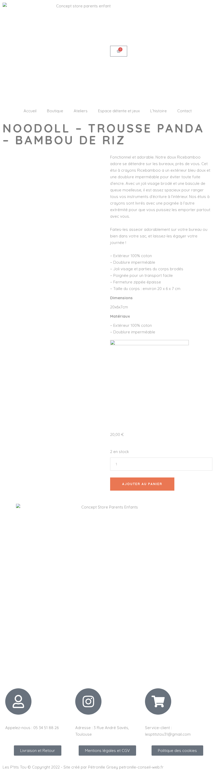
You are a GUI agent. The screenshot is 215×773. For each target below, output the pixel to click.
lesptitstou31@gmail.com (168, 734)
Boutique (55, 110)
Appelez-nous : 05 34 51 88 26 (32, 727)
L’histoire (158, 110)
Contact (184, 110)
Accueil (30, 110)
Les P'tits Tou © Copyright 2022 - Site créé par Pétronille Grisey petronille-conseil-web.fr (83, 767)
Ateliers (81, 110)
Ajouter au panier (142, 484)
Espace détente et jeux (119, 110)
